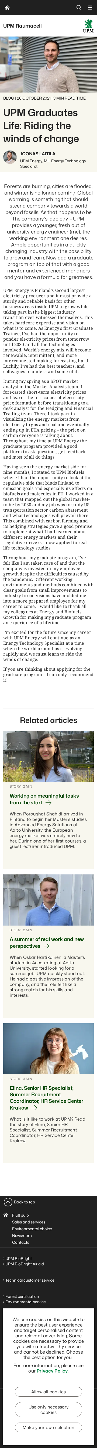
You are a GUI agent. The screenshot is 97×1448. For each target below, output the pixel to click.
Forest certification (22, 1296)
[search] (79, 7)
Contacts (20, 1242)
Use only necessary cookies (49, 1409)
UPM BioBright (18, 1258)
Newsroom (22, 1235)
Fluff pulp (20, 1215)
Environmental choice (32, 1229)
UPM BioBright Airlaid (24, 1264)
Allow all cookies (48, 1392)
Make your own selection (48, 1427)
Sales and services (28, 1222)
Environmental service (25, 1302)
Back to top (24, 1202)
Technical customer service (29, 1280)
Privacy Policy (52, 1370)
